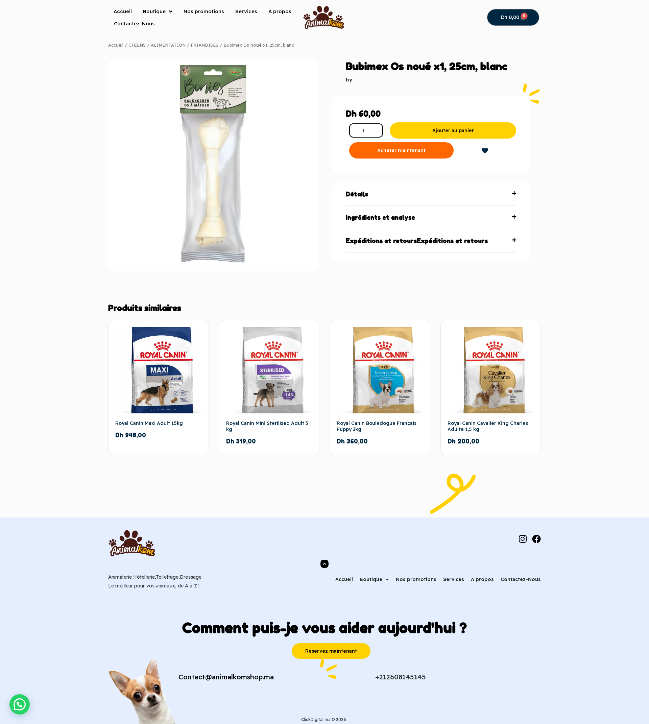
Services (246, 11)
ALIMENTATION (168, 45)
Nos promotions (204, 11)
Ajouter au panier (453, 130)
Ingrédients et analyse (380, 217)
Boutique (154, 11)
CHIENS (137, 45)
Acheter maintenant (401, 150)
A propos (279, 11)
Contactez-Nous (134, 23)
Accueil (123, 11)
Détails (357, 194)
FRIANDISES (204, 45)
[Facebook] (536, 538)
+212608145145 (400, 677)
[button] (431, 194)
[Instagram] (522, 538)
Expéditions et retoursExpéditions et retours (417, 240)
